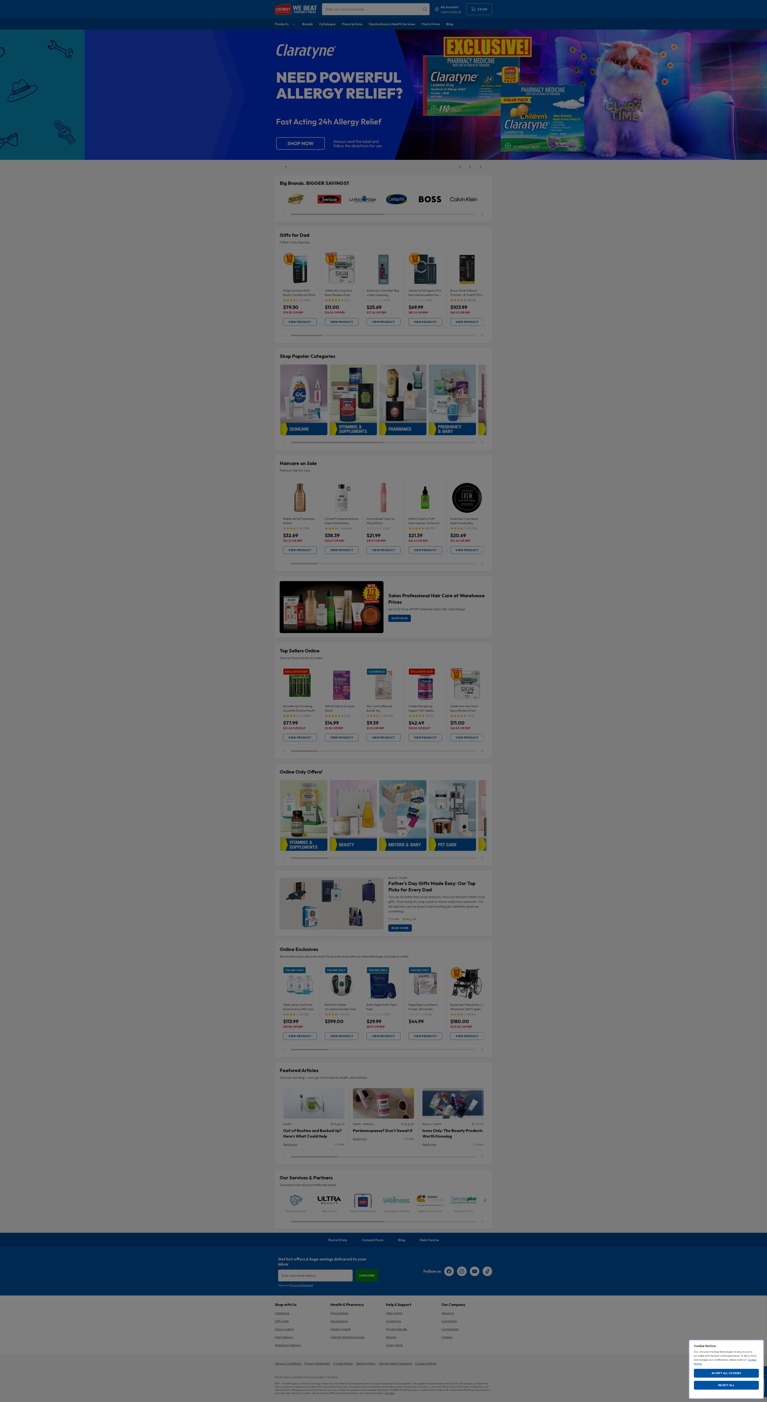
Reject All (726, 1385)
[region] (726, 1369)
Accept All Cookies (726, 1373)
